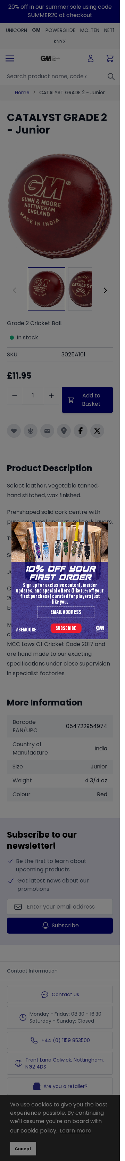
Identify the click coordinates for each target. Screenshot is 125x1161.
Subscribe (66, 628)
